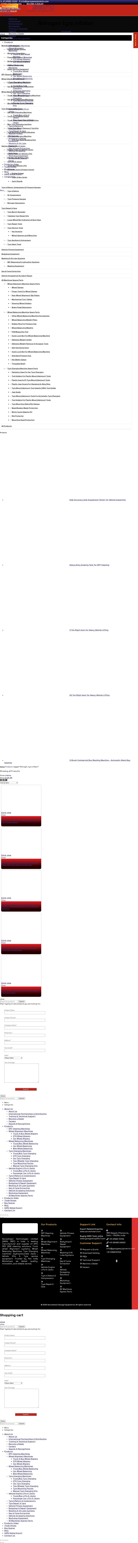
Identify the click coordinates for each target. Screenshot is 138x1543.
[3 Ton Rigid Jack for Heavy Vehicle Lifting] (37, 630)
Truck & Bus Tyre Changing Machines (23, 120)
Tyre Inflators (13, 191)
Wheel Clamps (17, 287)
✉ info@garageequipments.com (34, 1)
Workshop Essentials (16, 53)
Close (3, 1096)
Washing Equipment (15, 266)
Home (2, 767)
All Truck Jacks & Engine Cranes (20, 170)
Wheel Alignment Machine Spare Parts (23, 284)
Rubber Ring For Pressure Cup (24, 324)
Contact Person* (10, 1018)
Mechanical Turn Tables (22, 299)
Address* (7, 1040)
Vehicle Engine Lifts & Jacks (13, 146)
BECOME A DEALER (35, 3)
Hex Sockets (17, 231)
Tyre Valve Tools (14, 244)
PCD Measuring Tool (20, 332)
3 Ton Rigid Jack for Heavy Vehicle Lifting (89, 630)
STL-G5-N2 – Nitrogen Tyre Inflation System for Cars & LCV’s (20, 991)
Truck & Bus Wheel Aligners (18, 82)
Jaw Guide (16, 392)
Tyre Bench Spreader (16, 212)
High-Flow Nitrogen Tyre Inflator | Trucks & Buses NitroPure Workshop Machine (20, 864)
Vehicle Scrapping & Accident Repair (17, 276)
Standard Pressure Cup (21, 356)
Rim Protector (18, 416)
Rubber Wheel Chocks (16, 49)
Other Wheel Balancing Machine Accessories (30, 316)
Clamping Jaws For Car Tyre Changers (27, 372)
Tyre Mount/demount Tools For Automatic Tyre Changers (36, 396)
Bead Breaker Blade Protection (25, 408)
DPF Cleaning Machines (11, 74)
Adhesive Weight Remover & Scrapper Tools (30, 344)
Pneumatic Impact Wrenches (19, 57)
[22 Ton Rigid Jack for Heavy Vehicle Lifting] (37, 695)
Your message (9, 1062)
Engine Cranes (18, 173)
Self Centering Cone (20, 348)
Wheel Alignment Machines (13, 79)
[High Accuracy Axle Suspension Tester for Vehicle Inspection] (37, 500)
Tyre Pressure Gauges (16, 199)
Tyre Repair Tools (14, 224)
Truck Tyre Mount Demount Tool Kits (22, 128)
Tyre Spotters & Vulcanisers (19, 240)
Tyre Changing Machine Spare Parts (22, 368)
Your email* (8, 1048)
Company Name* (10, 1025)
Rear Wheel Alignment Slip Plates (25, 295)
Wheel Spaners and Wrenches (24, 235)
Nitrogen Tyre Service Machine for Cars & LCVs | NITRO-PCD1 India (19, 949)
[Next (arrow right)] (3, 1217)
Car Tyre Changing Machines (19, 112)
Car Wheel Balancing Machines (20, 99)
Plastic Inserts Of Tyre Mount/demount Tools (31, 380)
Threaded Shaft (18, 364)
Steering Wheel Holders (21, 303)
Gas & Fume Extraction (11, 271)
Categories (66, 31)
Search (21, 1001)
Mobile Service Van (15, 65)
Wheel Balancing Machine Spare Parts (23, 312)
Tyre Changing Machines (12, 109)
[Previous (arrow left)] (1, 1217)
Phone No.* (8, 1033)
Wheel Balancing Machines (13, 92)
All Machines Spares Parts (12, 280)
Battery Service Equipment (18, 61)
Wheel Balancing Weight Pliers (24, 320)
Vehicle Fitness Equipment (13, 249)
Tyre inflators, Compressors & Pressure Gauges (21, 187)
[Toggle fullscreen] (5, 1540)
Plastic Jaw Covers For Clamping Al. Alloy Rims (31, 384)
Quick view (6, 812)
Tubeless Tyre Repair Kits (18, 216)
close (2, 34)
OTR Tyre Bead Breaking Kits (24, 140)
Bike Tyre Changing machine (19, 124)
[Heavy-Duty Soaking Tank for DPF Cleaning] (37, 565)
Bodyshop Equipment (11, 254)
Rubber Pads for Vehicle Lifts (19, 154)
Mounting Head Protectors (23, 420)
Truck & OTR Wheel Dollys (18, 116)
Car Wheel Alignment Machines (20, 86)
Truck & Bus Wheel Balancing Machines (23, 95)
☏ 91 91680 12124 (8, 1)
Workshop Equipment (10, 46)
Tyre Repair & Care (9, 208)
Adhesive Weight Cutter (22, 340)
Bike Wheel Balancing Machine (20, 103)
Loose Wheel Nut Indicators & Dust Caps (24, 220)
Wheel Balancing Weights (22, 328)
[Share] (3, 1540)
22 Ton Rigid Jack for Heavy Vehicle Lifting (90, 695)
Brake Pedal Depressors (21, 307)
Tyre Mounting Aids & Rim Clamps (26, 404)
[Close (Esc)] (1, 1540)
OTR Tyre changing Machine (19, 136)
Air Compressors (14, 195)
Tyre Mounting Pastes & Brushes (21, 132)
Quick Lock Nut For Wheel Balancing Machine (31, 336)
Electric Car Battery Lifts (18, 158)
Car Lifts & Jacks (14, 162)
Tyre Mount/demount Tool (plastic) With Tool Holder (34, 388)
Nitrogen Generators (16, 203)
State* (6, 1055)
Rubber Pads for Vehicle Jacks (20, 150)
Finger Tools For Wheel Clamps (24, 291)
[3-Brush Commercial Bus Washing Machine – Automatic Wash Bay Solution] (37, 760)
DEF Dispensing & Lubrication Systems (23, 262)
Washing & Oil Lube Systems (13, 258)
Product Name (9, 1010)
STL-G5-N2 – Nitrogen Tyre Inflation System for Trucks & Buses (20, 821)
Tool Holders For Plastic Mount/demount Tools (31, 376)
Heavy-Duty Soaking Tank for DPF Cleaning (89, 565)
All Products (7, 426)
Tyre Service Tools (15, 228)
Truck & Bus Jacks (19, 177)
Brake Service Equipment (18, 69)
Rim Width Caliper (19, 360)
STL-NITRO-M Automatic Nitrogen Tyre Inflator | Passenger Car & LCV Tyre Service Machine (20, 906)
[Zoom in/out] (7, 1540)
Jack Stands (17, 181)
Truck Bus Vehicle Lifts (17, 166)
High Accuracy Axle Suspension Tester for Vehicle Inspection (98, 500)
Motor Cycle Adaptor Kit (22, 412)
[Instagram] (117, 1261)
